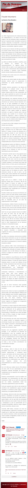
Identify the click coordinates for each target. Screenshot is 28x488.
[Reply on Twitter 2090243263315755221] (6, 447)
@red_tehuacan (16, 435)
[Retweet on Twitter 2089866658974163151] (8, 473)
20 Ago (22, 435)
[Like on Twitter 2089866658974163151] (11, 473)
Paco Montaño (12, 20)
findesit (5, 20)
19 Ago (22, 450)
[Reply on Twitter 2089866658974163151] (6, 473)
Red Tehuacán (9, 435)
